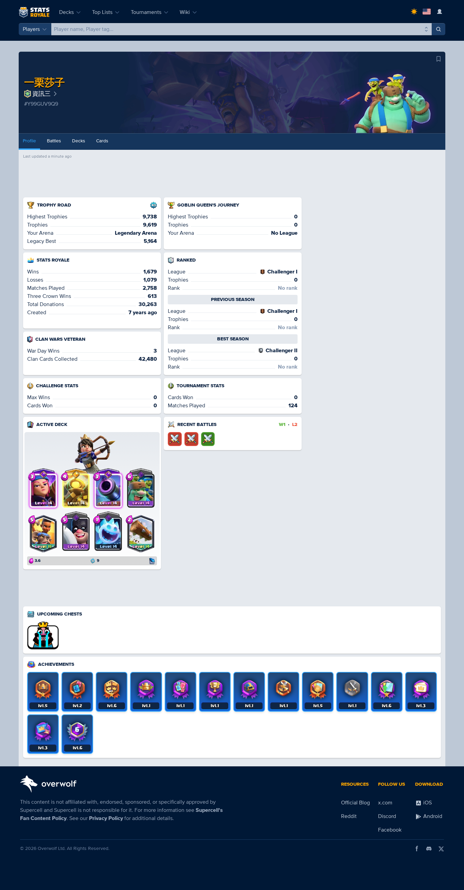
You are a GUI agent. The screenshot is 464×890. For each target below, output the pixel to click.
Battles (54, 141)
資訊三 (41, 93)
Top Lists (102, 12)
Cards (102, 141)
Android (432, 816)
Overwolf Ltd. (52, 848)
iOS (427, 802)
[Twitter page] (441, 848)
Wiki (185, 12)
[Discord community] (429, 848)
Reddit (349, 816)
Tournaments (146, 12)
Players (31, 29)
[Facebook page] (417, 848)
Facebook (389, 829)
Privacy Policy (106, 818)
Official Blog (355, 802)
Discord (387, 816)
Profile (29, 141)
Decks (66, 12)
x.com (385, 802)
